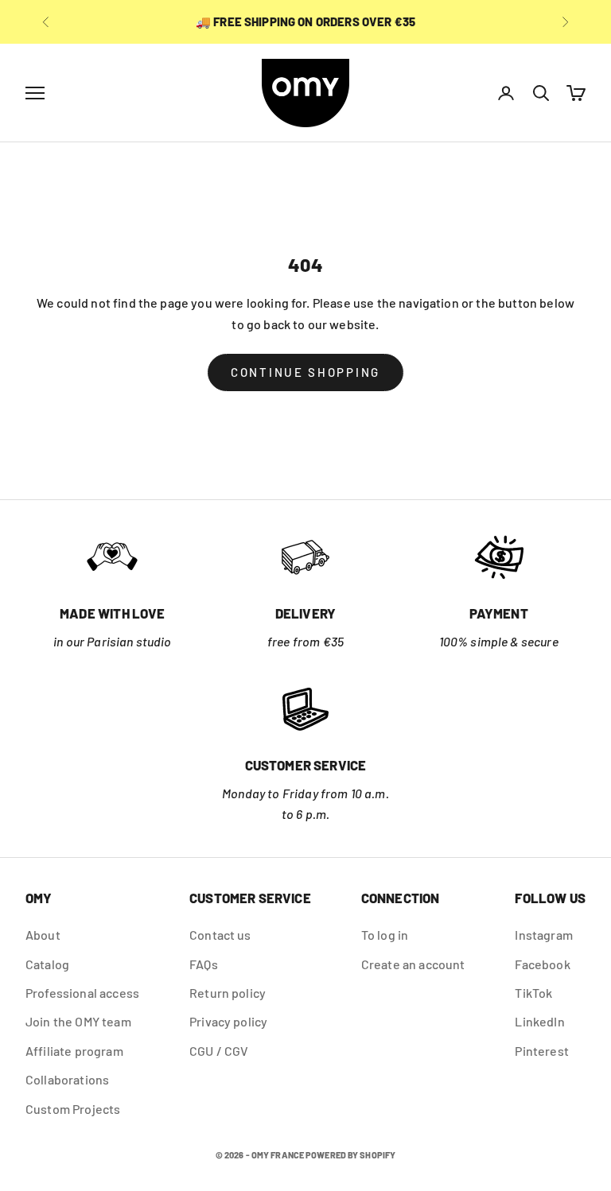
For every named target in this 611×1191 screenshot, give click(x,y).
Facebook (542, 964)
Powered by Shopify (350, 1155)
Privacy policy (228, 1021)
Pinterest (541, 1050)
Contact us (220, 934)
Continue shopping (305, 372)
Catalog (47, 964)
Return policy (227, 992)
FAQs (203, 964)
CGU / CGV (218, 1050)
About (42, 934)
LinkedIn (539, 1021)
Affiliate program (74, 1050)
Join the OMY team (78, 1021)
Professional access (82, 992)
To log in (384, 934)
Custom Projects (72, 1108)
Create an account (413, 964)
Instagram (543, 934)
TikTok (533, 992)
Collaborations (67, 1079)
